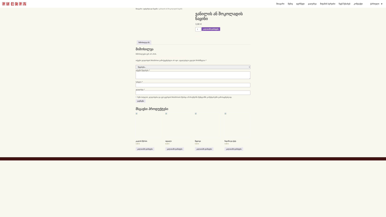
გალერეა (312, 4)
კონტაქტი (358, 4)
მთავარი (280, 4)
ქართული (374, 4)
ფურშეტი (300, 4)
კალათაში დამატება (211, 29)
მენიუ (290, 4)
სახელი (139, 82)
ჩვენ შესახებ (344, 4)
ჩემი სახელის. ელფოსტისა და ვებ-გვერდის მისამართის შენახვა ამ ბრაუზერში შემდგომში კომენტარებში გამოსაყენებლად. (185, 97)
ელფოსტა (140, 89)
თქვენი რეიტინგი (143, 64)
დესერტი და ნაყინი (150, 9)
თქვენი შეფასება (143, 70)
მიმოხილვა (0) (144, 42)
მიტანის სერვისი (327, 4)
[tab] (144, 42)
